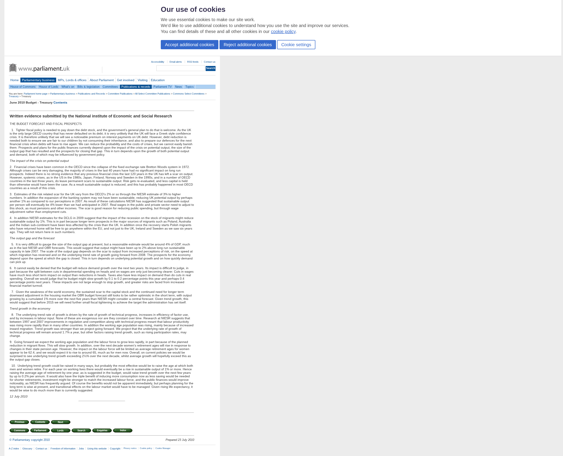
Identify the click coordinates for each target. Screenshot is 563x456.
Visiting (143, 80)
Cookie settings (296, 44)
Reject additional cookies (248, 44)
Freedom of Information (63, 448)
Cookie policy (146, 448)
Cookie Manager (162, 448)
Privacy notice (130, 448)
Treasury (14, 96)
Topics (189, 86)
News (178, 86)
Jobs (81, 448)
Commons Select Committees (189, 93)
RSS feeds (193, 61)
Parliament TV (163, 86)
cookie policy (283, 31)
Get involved (125, 80)
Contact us (210, 61)
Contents (60, 102)
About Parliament (102, 80)
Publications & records (135, 86)
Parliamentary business (38, 80)
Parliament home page (36, 93)
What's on (68, 86)
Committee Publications (120, 93)
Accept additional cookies (189, 44)
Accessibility (157, 61)
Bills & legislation (88, 86)
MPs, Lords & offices (72, 80)
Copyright (115, 448)
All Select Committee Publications (152, 93)
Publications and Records (91, 93)
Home (14, 80)
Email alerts (176, 61)
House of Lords (48, 86)
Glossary (27, 448)
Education (158, 80)
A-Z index (14, 448)
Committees (110, 86)
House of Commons (23, 86)
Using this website (97, 448)
